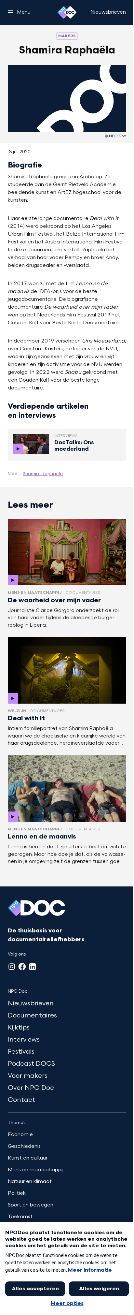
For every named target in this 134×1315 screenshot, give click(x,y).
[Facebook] (22, 967)
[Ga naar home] (67, 12)
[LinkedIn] (32, 967)
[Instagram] (12, 967)
